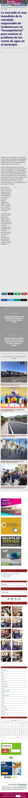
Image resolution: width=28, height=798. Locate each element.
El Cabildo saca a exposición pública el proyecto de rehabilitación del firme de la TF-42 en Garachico (14, 436)
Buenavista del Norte (4, 670)
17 (2, 732)
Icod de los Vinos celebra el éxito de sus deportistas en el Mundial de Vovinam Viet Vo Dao (12, 410)
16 (25, 729)
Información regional (4, 686)
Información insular (4, 683)
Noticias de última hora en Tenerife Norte (11, 573)
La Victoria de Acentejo (5, 695)
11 (6, 729)
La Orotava (3, 693)
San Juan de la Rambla (4, 709)
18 (6, 732)
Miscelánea (3, 702)
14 (17, 729)
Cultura (2, 672)
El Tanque (2, 677)
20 (13, 732)
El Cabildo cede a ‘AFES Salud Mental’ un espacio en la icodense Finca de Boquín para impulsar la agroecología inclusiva (13, 487)
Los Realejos (3, 697)
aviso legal (23, 796)
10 (2, 729)
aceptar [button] (18, 796)
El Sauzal (2, 674)
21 (17, 732)
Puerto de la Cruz (4, 707)
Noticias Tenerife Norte (7, 575)
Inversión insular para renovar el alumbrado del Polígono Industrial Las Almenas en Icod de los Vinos (12, 461)
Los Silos (2, 700)
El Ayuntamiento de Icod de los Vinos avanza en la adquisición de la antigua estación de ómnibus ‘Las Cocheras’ (14, 384)
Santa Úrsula (3, 711)
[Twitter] (11, 300)
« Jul (2, 740)
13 (13, 729)
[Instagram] (15, 599)
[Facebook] (4, 300)
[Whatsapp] (17, 300)
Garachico (2, 679)
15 (21, 729)
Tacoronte (2, 714)
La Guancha (3, 688)
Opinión (2, 704)
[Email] (24, 300)
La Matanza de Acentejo (5, 690)
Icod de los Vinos (4, 8)
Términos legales (6, 576)
